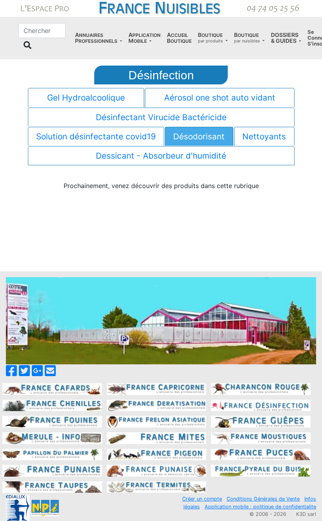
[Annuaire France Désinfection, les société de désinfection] (260, 405)
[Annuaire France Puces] (260, 454)
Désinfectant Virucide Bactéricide (161, 117)
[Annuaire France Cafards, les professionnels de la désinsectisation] (52, 388)
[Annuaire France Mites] (156, 437)
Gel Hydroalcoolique (86, 97)
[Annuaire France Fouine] (52, 421)
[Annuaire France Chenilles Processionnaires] (52, 405)
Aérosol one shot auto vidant (219, 97)
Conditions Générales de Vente (263, 499)
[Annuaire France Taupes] (52, 486)
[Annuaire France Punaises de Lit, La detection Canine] (156, 470)
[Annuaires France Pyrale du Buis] (260, 470)
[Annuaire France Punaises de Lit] (52, 470)
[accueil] (161, 8)
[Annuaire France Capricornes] (156, 388)
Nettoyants (264, 136)
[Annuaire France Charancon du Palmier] (260, 388)
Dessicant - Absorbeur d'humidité (161, 156)
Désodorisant (199, 136)
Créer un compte (202, 499)
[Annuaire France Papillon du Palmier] (52, 454)
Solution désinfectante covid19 (96, 136)
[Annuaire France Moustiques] (260, 437)
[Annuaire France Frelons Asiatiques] (156, 421)
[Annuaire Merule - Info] (52, 437)
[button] (98, 38)
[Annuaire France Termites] (156, 486)
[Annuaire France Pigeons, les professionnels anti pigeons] (156, 454)
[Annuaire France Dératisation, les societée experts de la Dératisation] (156, 405)
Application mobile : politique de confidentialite (260, 507)
